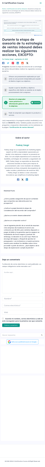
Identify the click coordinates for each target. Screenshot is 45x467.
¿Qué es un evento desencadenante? (17, 215)
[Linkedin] (18, 63)
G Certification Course (13, 3)
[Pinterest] (13, 63)
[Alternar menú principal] (41, 3)
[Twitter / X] (27, 63)
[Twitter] (8, 63)
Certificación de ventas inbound (17, 9)
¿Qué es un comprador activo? (15, 220)
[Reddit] (22, 63)
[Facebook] (3, 63)
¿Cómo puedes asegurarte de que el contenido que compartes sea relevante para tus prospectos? (21, 201)
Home (4, 9)
